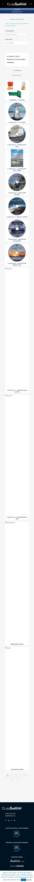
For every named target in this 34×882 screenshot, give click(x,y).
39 (25, 775)
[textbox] (17, 34)
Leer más (28, 879)
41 (16, 779)
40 (12, 779)
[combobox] (17, 34)
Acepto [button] (23, 879)
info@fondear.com (10, 815)
